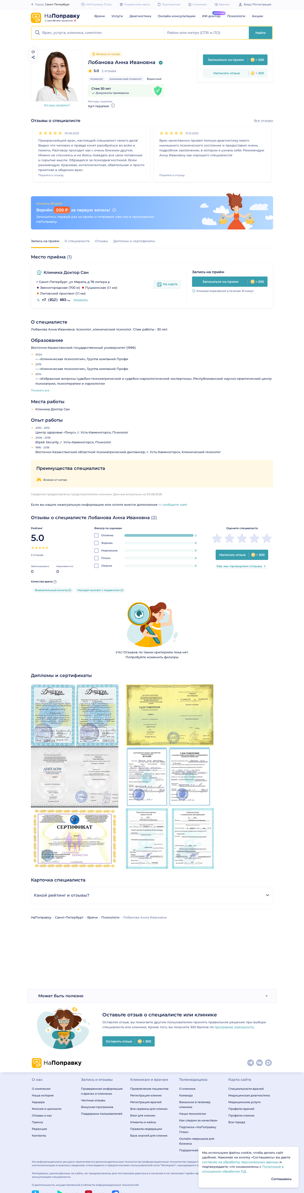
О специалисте (77, 241)
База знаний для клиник (149, 1135)
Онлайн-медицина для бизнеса (196, 1141)
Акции (257, 16)
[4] (55, 133)
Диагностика (140, 16)
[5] (60, 133)
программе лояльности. (234, 1027)
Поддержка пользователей (101, 1113)
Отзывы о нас (42, 1115)
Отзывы (101, 241)
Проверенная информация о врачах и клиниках (102, 1091)
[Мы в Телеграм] (250, 1063)
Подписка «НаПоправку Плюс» (197, 1129)
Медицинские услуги (244, 1102)
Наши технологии (192, 1113)
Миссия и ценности (46, 1108)
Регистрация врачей (146, 1102)
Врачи (99, 16)
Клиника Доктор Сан (66, 272)
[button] (98, 33)
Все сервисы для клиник (149, 1108)
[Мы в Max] (268, 1063)
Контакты (39, 1135)
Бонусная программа (97, 1107)
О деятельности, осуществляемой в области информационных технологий (85, 1185)
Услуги (117, 16)
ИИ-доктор (211, 16)
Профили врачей (241, 1108)
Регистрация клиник (146, 1095)
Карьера (38, 1102)
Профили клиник (241, 1115)
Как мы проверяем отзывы (239, 566)
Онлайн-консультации (176, 16)
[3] (50, 133)
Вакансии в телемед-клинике (195, 1104)
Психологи (236, 16)
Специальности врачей (246, 1088)
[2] (45, 133)
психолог (96, 78)
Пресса (37, 1122)
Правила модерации (146, 1129)
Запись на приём (45, 241)
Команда (186, 1095)
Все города (236, 1122)
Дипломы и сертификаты (134, 241)
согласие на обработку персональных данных (241, 1162)
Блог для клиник (142, 1115)
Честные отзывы (93, 1100)
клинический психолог (125, 78)
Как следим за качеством (198, 1120)
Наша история (43, 1095)
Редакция (39, 1129)
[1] (40, 133)
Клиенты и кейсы (143, 1122)
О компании (41, 1088)
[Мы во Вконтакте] (259, 1063)
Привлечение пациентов (149, 1088)
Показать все (40, 390)
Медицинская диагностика (249, 1095)
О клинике (187, 1088)
